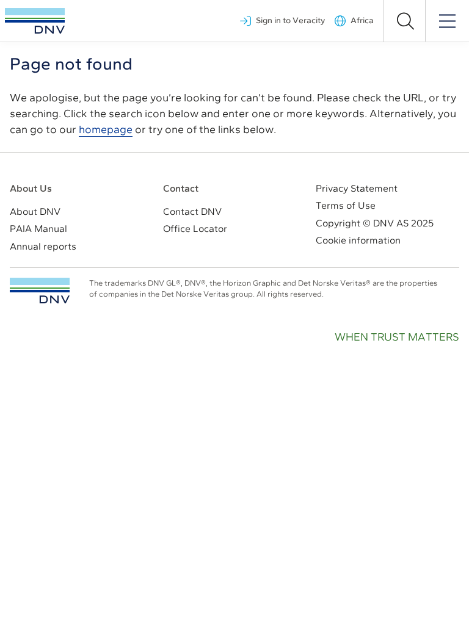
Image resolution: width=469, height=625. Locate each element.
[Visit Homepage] (35, 21)
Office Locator (195, 228)
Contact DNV (192, 211)
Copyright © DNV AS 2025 (375, 223)
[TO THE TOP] (40, 290)
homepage (106, 129)
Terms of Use (346, 205)
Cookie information (358, 240)
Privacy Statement (357, 188)
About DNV (35, 211)
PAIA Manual (38, 228)
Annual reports (43, 246)
